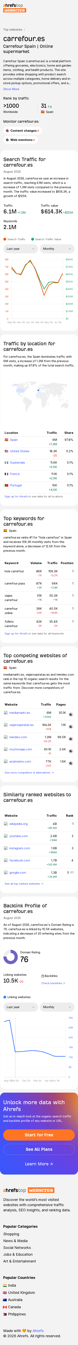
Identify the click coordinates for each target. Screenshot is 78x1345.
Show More (11, 89)
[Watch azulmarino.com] (70, 763)
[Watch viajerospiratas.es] (70, 726)
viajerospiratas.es (21, 725)
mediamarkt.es (19, 713)
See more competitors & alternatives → (29, 772)
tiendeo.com (18, 737)
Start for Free (39, 1135)
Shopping (11, 1234)
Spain (14, 440)
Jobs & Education (18, 1254)
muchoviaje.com (20, 749)
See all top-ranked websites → (24, 883)
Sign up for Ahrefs (16, 496)
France (15, 474)
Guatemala (17, 462)
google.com (17, 872)
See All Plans (39, 1149)
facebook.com (19, 860)
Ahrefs (38, 1331)
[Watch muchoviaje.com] (70, 751)
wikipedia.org (18, 824)
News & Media (15, 1241)
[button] (15, 1047)
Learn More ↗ (39, 1164)
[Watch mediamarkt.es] (70, 714)
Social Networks (17, 1247)
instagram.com (19, 848)
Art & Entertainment (19, 1261)
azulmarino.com (20, 761)
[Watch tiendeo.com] (70, 739)
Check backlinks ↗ (53, 983)
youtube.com (18, 836)
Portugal (16, 485)
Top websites (12, 29)
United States (19, 451)
